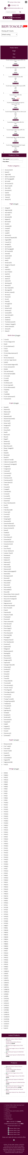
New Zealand (9, 288)
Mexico (7, 285)
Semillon (7, 669)
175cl (6, 355)
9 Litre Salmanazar (9, 396)
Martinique (8, 283)
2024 (6, 1026)
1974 (6, 912)
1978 (6, 921)
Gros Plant (7, 548)
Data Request (9, 1119)
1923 (6, 809)
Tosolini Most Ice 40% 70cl (15, 95)
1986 (6, 939)
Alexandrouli (8, 416)
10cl (5, 344)
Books (7, 172)
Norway (7, 294)
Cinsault (7, 487)
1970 (6, 903)
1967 (6, 896)
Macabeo (7, 555)
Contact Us (8, 1117)
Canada (7, 228)
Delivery (7, 1109)
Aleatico (6, 414)
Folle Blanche (8, 510)
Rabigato (7, 649)
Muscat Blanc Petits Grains (11, 594)
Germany (8, 247)
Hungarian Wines (10, 265)
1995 (6, 960)
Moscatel (7, 583)
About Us (7, 1113)
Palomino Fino (8, 615)
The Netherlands (10, 322)
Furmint (7, 514)
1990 (6, 948)
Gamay (7, 517)
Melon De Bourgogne (10, 571)
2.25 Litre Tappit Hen (10, 360)
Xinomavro (7, 733)
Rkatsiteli (7, 656)
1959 (6, 878)
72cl (6, 392)
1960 (6, 880)
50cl (6, 380)
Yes (6, 764)
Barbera (7, 441)
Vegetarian (8, 762)
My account (8, 1115)
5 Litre (6, 378)
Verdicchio (7, 717)
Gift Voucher (9, 183)
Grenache (7, 539)
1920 (6, 802)
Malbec (7, 560)
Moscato (7, 585)
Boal (6, 450)
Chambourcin (8, 478)
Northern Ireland (9, 292)
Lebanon (8, 281)
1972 (6, 907)
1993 (6, 955)
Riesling (7, 653)
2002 (6, 976)
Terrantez (7, 683)
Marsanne (7, 567)
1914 (5, 796)
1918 (6, 798)
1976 (6, 916)
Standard (7, 399)
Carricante (7, 475)
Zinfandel (7, 735)
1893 (6, 773)
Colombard (7, 491)
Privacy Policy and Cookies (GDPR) (14, 1111)
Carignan (7, 466)
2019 (6, 1014)
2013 (6, 1001)
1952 (6, 871)
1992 (6, 953)
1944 (6, 855)
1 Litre (6, 339)
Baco (6, 437)
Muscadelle (7, 589)
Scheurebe (7, 667)
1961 (6, 882)
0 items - (16, 15)
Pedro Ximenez (8, 621)
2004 (6, 980)
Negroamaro (8, 603)
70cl (6, 390)
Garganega (7, 519)
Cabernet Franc (8, 459)
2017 (6, 1010)
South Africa (9, 315)
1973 (6, 910)
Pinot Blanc (7, 626)
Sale (7, 193)
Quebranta (7, 646)
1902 (6, 777)
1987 (6, 941)
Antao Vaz (7, 423)
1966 (6, 894)
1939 (6, 843)
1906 (6, 782)
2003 (6, 978)
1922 (6, 807)
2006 (6, 985)
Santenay (8, 310)
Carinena (7, 471)
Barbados (8, 217)
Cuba (7, 233)
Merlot (7, 574)
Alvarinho (7, 421)
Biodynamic (8, 744)
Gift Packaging (9, 179)
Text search (6, 159)
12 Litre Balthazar (9, 346)
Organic (7, 755)
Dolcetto (7, 501)
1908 (6, 784)
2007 (6, 987)
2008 (6, 989)
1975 (6, 914)
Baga (6, 439)
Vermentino (8, 719)
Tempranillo (8, 681)
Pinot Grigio (7, 628)
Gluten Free (8, 751)
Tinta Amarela (8, 685)
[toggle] (19, 166)
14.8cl (6, 351)
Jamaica (7, 276)
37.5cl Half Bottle (9, 374)
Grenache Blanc (9, 542)
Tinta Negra (8, 690)
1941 (6, 848)
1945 (6, 857)
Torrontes (7, 697)
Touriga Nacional (9, 701)
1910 (5, 789)
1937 (6, 841)
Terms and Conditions (11, 1107)
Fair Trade (7, 746)
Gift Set (7, 181)
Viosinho (7, 728)
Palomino (7, 612)
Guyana (7, 258)
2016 (6, 1008)
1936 (6, 839)
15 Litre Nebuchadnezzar (11, 353)
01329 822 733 (14, 5)
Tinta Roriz (7, 694)
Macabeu (7, 558)
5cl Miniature (8, 383)
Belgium (7, 219)
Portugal (8, 304)
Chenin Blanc (8, 482)
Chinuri (6, 485)
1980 (6, 925)
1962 (6, 884)
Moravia (6, 578)
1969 (6, 900)
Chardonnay (8, 480)
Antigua (7, 208)
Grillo (6, 546)
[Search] (20, 12)
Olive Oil (7, 188)
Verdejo (6, 713)
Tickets (7, 197)
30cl (6, 369)
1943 (6, 853)
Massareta (7, 569)
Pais (6, 610)
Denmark (8, 235)
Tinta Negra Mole (9, 692)
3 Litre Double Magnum (11, 364)
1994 (6, 957)
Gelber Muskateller (9, 526)
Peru (7, 299)
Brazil (7, 224)
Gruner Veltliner (9, 551)
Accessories (9, 170)
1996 (6, 962)
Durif (6, 505)
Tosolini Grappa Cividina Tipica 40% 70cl (16, 129)
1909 (6, 786)
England (8, 240)
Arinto (6, 428)
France (8, 242)
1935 (6, 837)
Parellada (7, 617)
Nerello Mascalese (9, 605)
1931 (6, 827)
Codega (6, 489)
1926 (6, 816)
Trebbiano (7, 703)
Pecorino (7, 619)
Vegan (7, 760)
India (6, 267)
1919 (5, 800)
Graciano (7, 535)
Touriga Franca (9, 699)
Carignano (7, 469)
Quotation (8, 190)
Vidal (6, 724)
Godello (6, 532)
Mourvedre (7, 587)
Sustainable (8, 757)
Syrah (6, 676)
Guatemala (8, 256)
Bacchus (7, 434)
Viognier (7, 726)
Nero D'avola (8, 608)
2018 (6, 1012)
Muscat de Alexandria (10, 596)
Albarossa (7, 412)
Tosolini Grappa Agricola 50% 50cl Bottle (15, 137)
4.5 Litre (7, 376)
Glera (6, 530)
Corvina (7, 496)
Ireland (7, 269)
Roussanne (7, 658)
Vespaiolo (7, 722)
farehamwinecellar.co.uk (13, 1125)
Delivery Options (10, 177)
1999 (6, 969)
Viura (6, 731)
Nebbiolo (7, 601)
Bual (6, 457)
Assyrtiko (7, 430)
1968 (6, 898)
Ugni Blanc (7, 710)
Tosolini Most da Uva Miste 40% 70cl (15, 122)
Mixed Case (8, 186)
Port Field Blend (9, 642)
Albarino (7, 409)
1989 (6, 946)
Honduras (8, 262)
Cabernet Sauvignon (10, 462)
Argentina (8, 210)
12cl (6, 348)
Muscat (6, 592)
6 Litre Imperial (8, 385)
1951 (5, 868)
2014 (6, 1003)
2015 (6, 1005)
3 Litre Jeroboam (9, 367)
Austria (7, 215)
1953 (6, 873)
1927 (6, 818)
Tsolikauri (7, 708)
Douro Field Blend (9, 503)
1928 (6, 821)
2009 (6, 992)
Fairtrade (7, 748)
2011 (6, 996)
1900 (6, 775)
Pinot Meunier (8, 633)
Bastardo (7, 444)
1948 (6, 862)
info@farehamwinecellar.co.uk (15, 8)
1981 (6, 928)
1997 (6, 964)
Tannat (6, 678)
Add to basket (16, 65)
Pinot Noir (8, 635)
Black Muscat (8, 446)
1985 (6, 937)
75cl (7, 394)
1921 (6, 805)
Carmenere (7, 473)
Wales (7, 331)
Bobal (6, 453)
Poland (7, 301)
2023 (6, 1024)
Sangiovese (8, 660)
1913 (5, 793)
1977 (6, 919)
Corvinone (7, 498)
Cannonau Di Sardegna (10, 464)
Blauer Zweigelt (8, 448)
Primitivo (7, 644)
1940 (6, 846)
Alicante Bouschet (9, 418)
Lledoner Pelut (8, 553)
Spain (7, 317)
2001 (6, 973)
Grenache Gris (8, 544)
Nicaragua (8, 290)
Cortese (6, 494)
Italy (7, 274)
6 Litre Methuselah (9, 387)
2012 (6, 998)
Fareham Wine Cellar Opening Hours (14, 1105)
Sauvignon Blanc (9, 665)
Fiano (6, 507)
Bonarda (7, 455)
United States (9, 326)
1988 (6, 944)
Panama (8, 297)
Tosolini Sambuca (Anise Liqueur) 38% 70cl (15, 60)
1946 (6, 859)
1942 (6, 850)
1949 (6, 864)
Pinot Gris (7, 630)
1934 (6, 834)
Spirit (7, 195)
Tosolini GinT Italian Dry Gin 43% (15, 76)
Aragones (7, 425)
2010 (6, 994)
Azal (5, 432)
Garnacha (7, 521)
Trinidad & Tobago (10, 324)
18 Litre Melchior (9, 358)
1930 (6, 825)
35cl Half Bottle (8, 371)
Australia (8, 212)
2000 (6, 971)
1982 (6, 930)
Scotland (8, 313)
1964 (6, 889)
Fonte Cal (7, 512)
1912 (5, 791)
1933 (6, 832)
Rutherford (8, 308)
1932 (6, 830)
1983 (6, 932)
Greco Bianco (8, 537)
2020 (6, 1017)
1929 (6, 823)
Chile (7, 231)
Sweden (7, 319)
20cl (6, 362)
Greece (7, 253)
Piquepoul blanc (8, 640)
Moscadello (7, 580)
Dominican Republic (11, 237)
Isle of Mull (8, 272)
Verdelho (7, 715)
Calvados (8, 226)
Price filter (6, 161)
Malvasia (7, 564)
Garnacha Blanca (9, 523)
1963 (6, 887)
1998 (6, 967)
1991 (6, 951)
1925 (6, 814)
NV (6, 1028)
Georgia (8, 244)
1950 (6, 866)
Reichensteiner (8, 651)
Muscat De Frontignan (10, 599)
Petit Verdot (8, 624)
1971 (6, 905)
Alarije (6, 407)
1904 (6, 780)
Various (7, 329)
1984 (6, 935)
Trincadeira (7, 706)
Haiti (6, 260)
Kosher (6, 753)
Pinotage (7, 637)
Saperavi (7, 662)
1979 (6, 923)
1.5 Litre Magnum (9, 342)
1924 (6, 811)
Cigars (8, 174)
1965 (6, 891)
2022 (6, 1021)
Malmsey (7, 562)
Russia (7, 306)
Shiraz (6, 674)
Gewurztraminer (9, 528)
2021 (6, 1019)
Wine (8, 199)
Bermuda (8, 221)
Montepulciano (8, 576)
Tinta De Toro (8, 687)
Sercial (6, 671)
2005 (6, 983)
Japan (7, 278)
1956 (6, 875)
